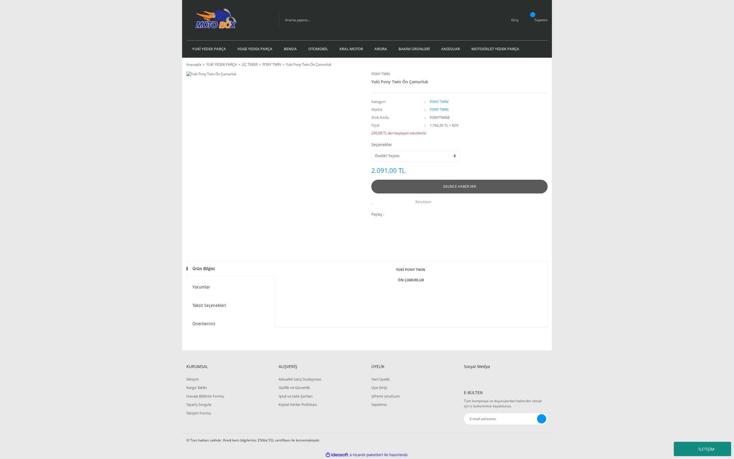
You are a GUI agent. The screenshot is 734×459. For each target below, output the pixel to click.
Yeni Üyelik (380, 379)
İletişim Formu (198, 413)
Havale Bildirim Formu (205, 396)
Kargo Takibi (196, 387)
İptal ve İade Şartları (296, 396)
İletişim (192, 379)
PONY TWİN (439, 101)
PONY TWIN (380, 73)
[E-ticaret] (366, 455)
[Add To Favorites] (373, 202)
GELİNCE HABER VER (459, 186)
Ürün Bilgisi (203, 268)
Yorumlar (201, 287)
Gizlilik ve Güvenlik (294, 387)
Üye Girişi (379, 387)
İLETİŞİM (706, 449)
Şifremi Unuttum (385, 396)
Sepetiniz (379, 404)
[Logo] (228, 20)
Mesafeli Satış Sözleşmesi (300, 379)
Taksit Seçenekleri (209, 305)
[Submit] (541, 418)
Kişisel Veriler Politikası (298, 404)
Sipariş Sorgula (198, 404)
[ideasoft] (336, 455)
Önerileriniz (203, 323)
